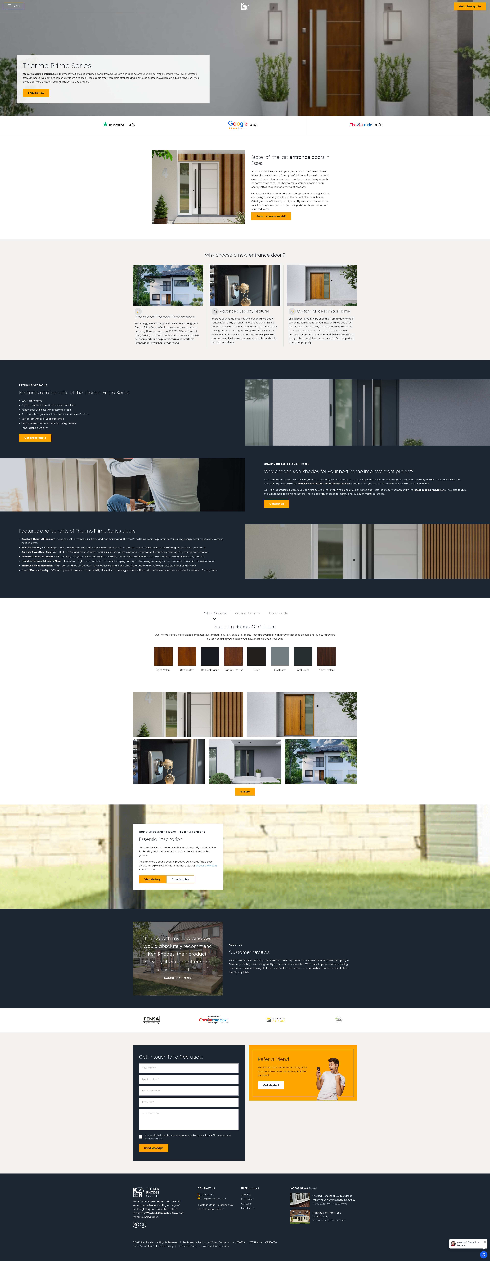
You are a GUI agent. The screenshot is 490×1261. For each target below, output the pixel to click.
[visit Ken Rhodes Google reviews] (243, 129)
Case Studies (180, 879)
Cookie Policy (166, 1246)
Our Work (246, 1203)
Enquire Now (36, 93)
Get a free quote (470, 6)
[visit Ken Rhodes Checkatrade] (367, 129)
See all (313, 1188)
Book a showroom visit (271, 216)
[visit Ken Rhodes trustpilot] (120, 129)
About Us (246, 1194)
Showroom (247, 1199)
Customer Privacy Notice (215, 1246)
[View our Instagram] (143, 1225)
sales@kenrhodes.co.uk (213, 1198)
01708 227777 (207, 1194)
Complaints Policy (187, 1246)
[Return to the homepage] (245, 6)
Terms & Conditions (143, 1246)
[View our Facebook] (136, 1225)
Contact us (276, 503)
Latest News (248, 1208)
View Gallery (152, 879)
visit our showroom (206, 865)
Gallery (245, 791)
